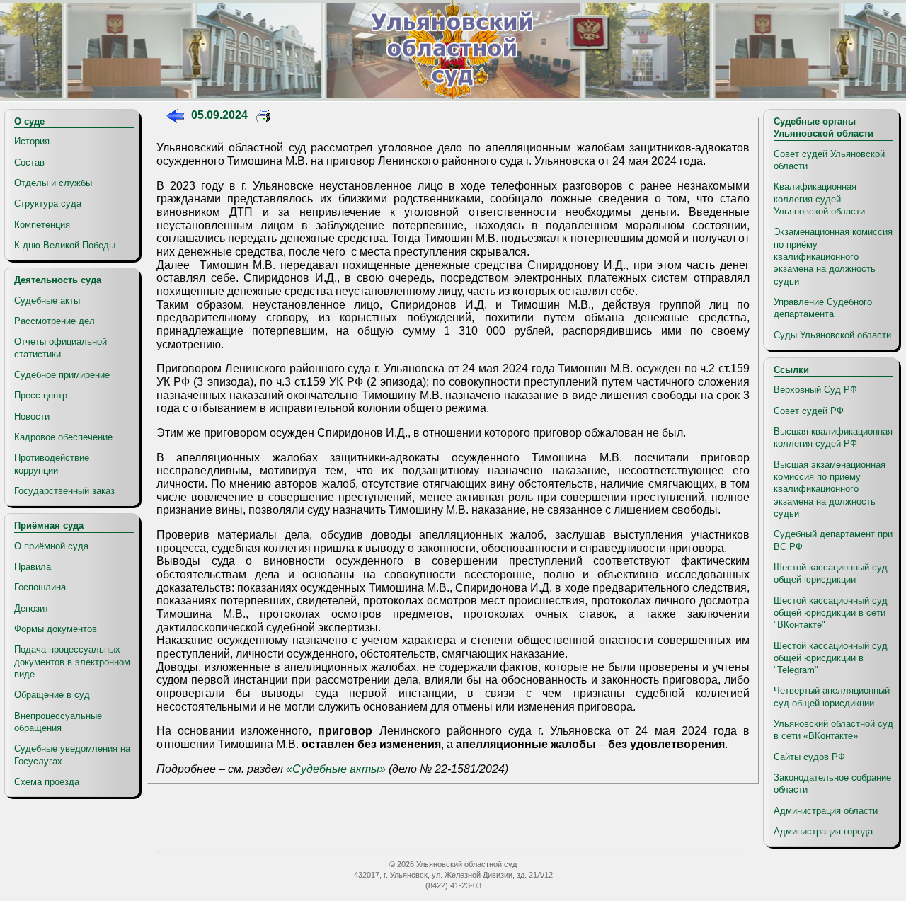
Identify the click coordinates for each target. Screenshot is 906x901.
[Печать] (264, 118)
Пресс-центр (40, 395)
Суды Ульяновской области (832, 335)
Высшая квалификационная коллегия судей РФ (833, 437)
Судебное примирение (62, 374)
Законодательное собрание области (832, 783)
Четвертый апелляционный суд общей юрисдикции (832, 696)
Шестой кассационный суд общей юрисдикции (831, 573)
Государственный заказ (64, 491)
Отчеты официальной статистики (60, 347)
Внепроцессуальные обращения (58, 722)
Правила (32, 566)
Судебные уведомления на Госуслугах (72, 754)
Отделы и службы (53, 183)
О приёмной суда (51, 546)
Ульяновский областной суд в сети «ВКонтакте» (833, 729)
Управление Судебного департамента (823, 308)
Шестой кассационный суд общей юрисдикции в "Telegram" (831, 658)
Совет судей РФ (809, 411)
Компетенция (42, 224)
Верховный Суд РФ (815, 389)
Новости (32, 416)
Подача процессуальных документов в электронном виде (72, 661)
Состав (29, 162)
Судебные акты (47, 300)
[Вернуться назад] (174, 118)
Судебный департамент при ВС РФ (833, 540)
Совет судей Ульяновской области (829, 160)
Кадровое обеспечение (63, 437)
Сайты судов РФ (809, 757)
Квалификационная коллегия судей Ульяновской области (819, 199)
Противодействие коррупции (51, 463)
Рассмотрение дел (54, 321)
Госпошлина (40, 587)
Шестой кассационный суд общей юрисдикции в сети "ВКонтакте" (831, 613)
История (32, 141)
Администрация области (826, 810)
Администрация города (823, 831)
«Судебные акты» (336, 769)
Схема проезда (46, 781)
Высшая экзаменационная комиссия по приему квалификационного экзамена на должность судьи (829, 489)
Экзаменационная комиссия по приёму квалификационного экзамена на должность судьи (833, 256)
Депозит (31, 608)
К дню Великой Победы (64, 245)
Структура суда (47, 203)
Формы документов (55, 629)
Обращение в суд (52, 694)
